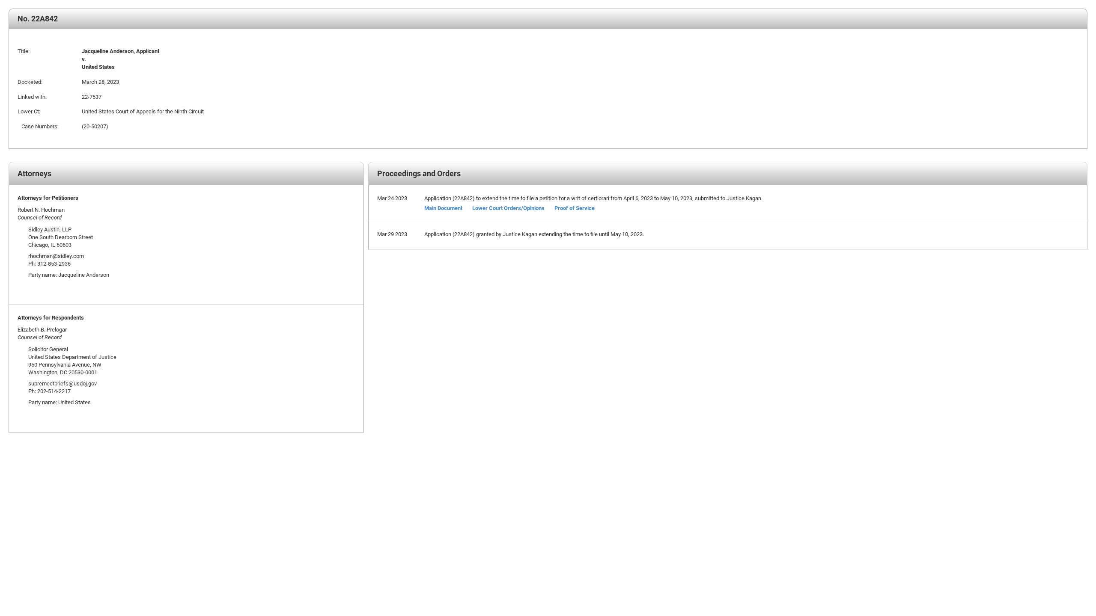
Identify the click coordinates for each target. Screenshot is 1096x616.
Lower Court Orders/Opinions (508, 208)
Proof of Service (574, 208)
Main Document (443, 208)
